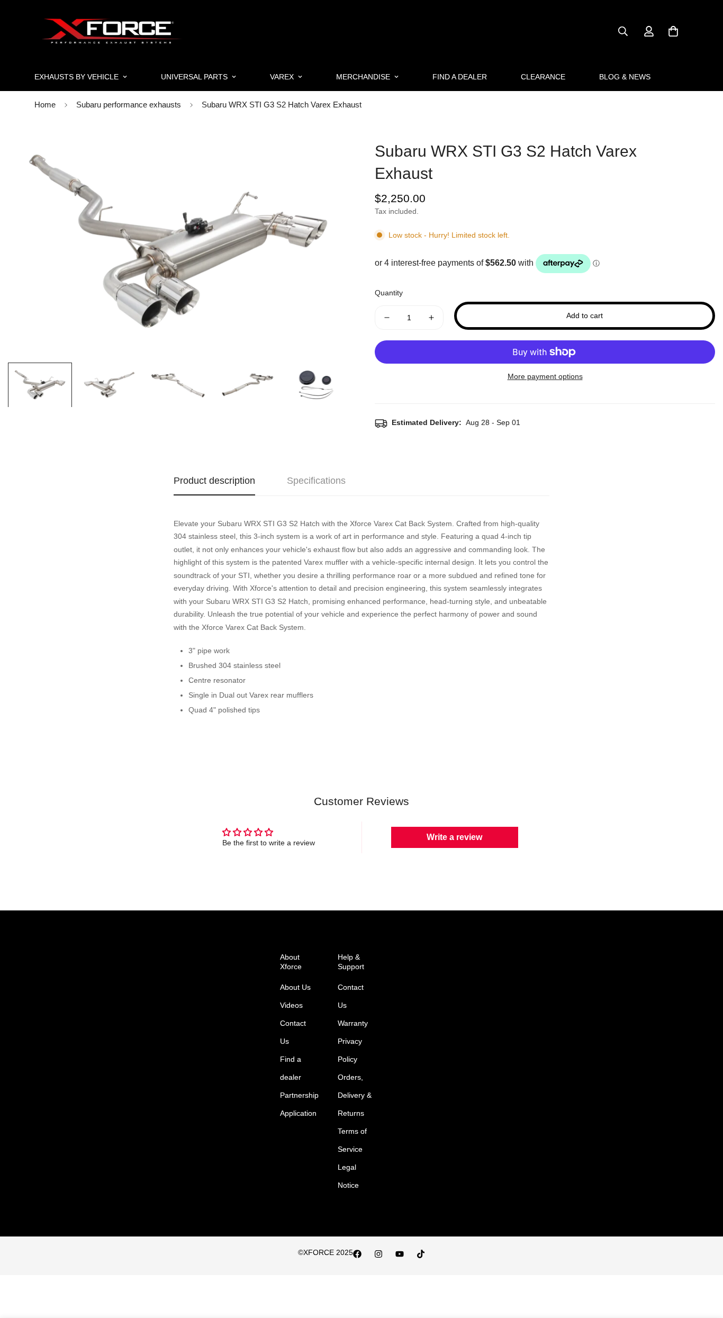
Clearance (543, 77)
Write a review (454, 837)
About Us (295, 987)
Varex (282, 77)
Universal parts (194, 77)
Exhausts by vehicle (76, 77)
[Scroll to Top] (702, 1260)
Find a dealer (459, 77)
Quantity (389, 292)
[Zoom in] (326, 150)
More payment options (545, 376)
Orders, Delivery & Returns (355, 1095)
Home (45, 104)
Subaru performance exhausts (128, 104)
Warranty (353, 1023)
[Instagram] (378, 1254)
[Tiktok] (421, 1254)
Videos (291, 1005)
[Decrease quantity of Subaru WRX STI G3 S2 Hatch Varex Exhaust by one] (387, 317)
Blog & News (624, 77)
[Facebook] (357, 1254)
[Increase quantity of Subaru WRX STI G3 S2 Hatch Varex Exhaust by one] (431, 317)
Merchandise (363, 77)
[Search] (623, 31)
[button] (673, 31)
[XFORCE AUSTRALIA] (109, 31)
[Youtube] (399, 1254)
